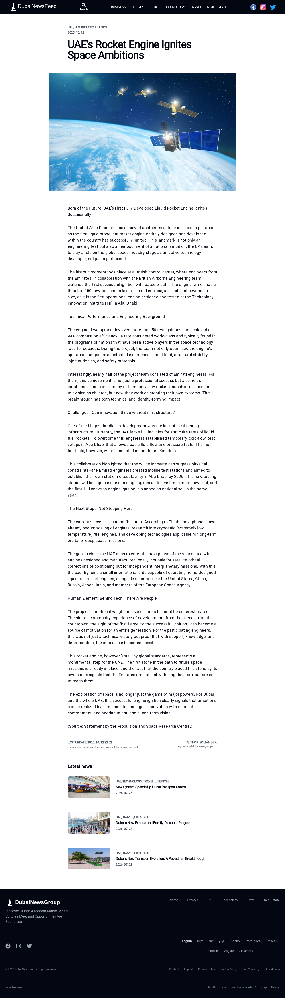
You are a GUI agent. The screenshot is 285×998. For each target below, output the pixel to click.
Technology (174, 7)
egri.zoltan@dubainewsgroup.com (197, 746)
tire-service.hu (245, 987)
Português (253, 941)
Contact (174, 969)
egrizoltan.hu (272, 987)
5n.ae (231, 987)
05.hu (223, 987)
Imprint (188, 969)
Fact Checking (250, 969)
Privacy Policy (206, 969)
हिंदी (211, 941)
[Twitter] (29, 946)
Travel (196, 7)
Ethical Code (272, 969)
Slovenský (246, 951)
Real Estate (217, 7)
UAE (156, 7)
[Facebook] (8, 946)
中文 (200, 941)
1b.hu (258, 987)
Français (272, 941)
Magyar (228, 951)
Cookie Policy (228, 969)
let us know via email (126, 747)
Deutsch (212, 951)
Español (234, 941)
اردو (221, 941)
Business (118, 7)
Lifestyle (139, 7)
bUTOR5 (213, 987)
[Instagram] (18, 946)
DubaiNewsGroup (37, 902)
